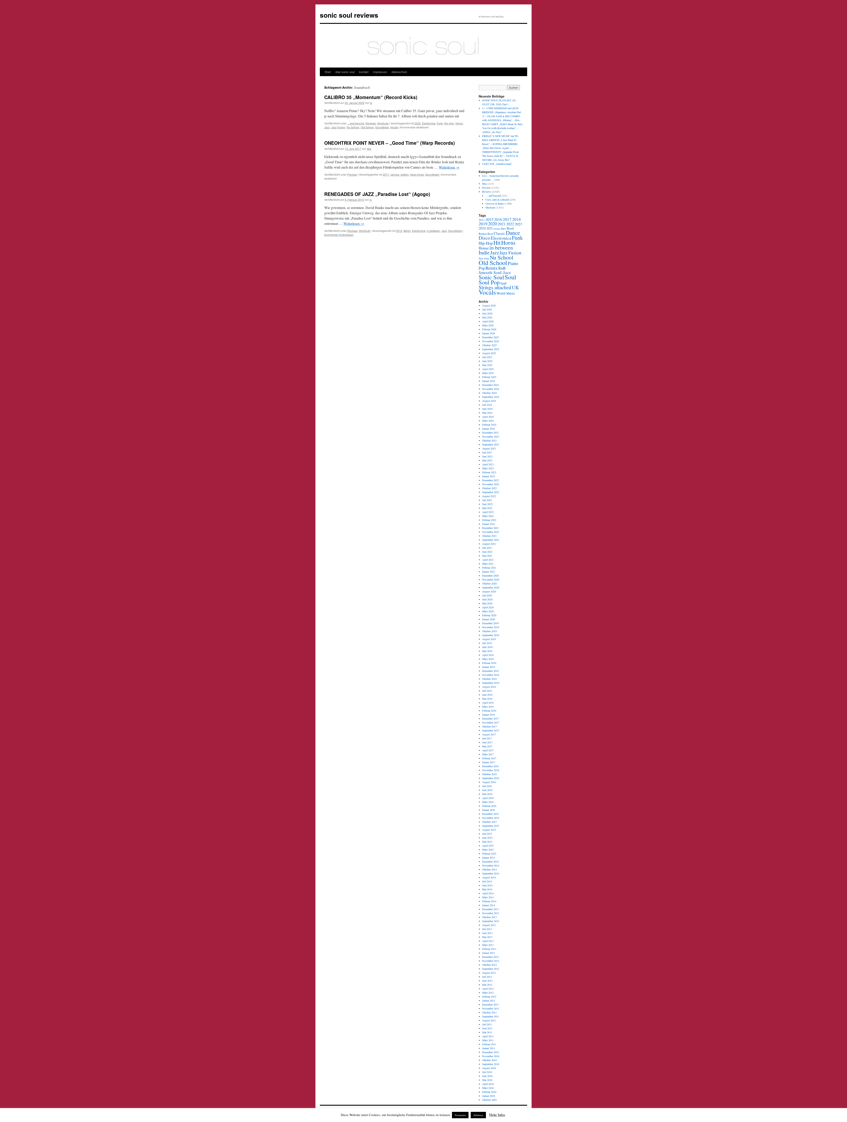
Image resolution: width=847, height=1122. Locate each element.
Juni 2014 (487, 885)
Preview (352, 174)
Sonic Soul (491, 277)
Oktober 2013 (489, 917)
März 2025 (488, 373)
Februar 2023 (489, 472)
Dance (513, 232)
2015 (399, 231)
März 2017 (488, 754)
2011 (482, 220)
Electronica (428, 123)
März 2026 (488, 325)
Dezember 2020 (490, 575)
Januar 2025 (488, 381)
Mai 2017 (487, 746)
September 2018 (490, 682)
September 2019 (490, 635)
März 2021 (488, 563)
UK (515, 287)
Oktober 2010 (489, 1060)
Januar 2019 (488, 667)
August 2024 (489, 400)
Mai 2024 (487, 412)
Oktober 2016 (489, 774)
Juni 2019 (487, 647)
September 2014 (490, 873)
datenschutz (399, 72)
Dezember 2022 (490, 480)
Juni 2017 (487, 742)
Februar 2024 (489, 424)
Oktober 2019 (489, 631)
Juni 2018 (487, 694)
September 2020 (490, 587)
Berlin (407, 231)
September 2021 (490, 539)
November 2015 (490, 817)
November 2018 (490, 675)
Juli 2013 (487, 929)
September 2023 (490, 444)
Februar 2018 (489, 710)
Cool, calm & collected (497, 199)
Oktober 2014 (489, 869)
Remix (491, 268)
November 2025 (490, 341)
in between (433, 231)
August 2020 (489, 591)
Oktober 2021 (489, 536)
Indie (484, 252)
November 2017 (490, 722)
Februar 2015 (489, 853)
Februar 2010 (489, 1092)
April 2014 (488, 893)
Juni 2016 (487, 790)
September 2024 (490, 396)
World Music (506, 293)
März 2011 (488, 1040)
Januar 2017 (488, 762)
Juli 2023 (487, 452)
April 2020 (488, 607)
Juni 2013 (487, 933)
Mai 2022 (487, 508)
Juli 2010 (487, 1072)
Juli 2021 (487, 547)
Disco (484, 238)
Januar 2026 (488, 333)
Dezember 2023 (490, 432)
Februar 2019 (489, 663)
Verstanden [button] (460, 1115)
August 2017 (489, 734)
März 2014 (488, 897)
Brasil (510, 228)
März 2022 (488, 516)
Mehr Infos (497, 1115)
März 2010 (488, 1088)
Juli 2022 (487, 500)
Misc (484, 183)
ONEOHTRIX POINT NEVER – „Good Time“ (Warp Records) (389, 142)
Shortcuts (382, 123)
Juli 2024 (487, 404)
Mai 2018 (487, 698)
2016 (498, 219)
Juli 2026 (487, 309)
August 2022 (489, 496)
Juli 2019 (487, 643)
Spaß (503, 283)
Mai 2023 (487, 460)
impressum (380, 72)
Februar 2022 (489, 520)
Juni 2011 (487, 1028)
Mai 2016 (487, 794)
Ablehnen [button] (478, 1115)
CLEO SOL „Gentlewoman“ (497, 163)
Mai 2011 (487, 1032)
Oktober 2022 (489, 488)
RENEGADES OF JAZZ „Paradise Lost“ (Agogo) (377, 194)
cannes (394, 174)
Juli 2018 (487, 690)
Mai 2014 (487, 889)
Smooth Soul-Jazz (495, 272)
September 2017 (490, 730)
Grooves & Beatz (494, 203)
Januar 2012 (488, 1000)
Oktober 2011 (489, 1012)
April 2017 (488, 750)
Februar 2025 (489, 377)
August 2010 (489, 1068)
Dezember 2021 (490, 528)
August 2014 (489, 877)
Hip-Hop (449, 123)
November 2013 (490, 913)
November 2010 (490, 1056)
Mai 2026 (487, 317)
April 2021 (488, 559)
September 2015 (490, 825)
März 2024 (488, 420)
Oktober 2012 (489, 964)
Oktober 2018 (489, 678)
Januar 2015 (488, 857)
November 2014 (490, 865)
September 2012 (490, 968)
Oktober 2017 (489, 726)
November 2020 (490, 579)
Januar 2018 (488, 714)
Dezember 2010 (490, 1052)
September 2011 (490, 1016)
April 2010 (488, 1084)
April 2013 (488, 941)
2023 (518, 224)
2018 (516, 219)
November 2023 (490, 436)
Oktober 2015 (489, 821)
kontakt (364, 72)
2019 (483, 224)
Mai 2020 (487, 603)
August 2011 (489, 1020)
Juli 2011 (487, 1024)
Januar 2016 (488, 810)
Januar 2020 (488, 619)
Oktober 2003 (489, 1099)
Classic (499, 233)
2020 (417, 123)
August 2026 (489, 305)
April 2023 (488, 464)
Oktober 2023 (489, 440)
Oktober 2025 (489, 345)
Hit (496, 242)
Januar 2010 (488, 1096)
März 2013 (488, 945)
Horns (459, 123)
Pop (482, 268)
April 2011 (488, 1036)
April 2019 (488, 655)
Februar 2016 (489, 806)
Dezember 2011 (490, 1004)
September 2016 (490, 778)
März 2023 (488, 468)
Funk (440, 123)
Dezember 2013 (490, 909)
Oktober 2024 (489, 393)
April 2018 (488, 702)
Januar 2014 (488, 905)
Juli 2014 (487, 881)
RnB (502, 268)
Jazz (327, 127)
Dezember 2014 (490, 861)
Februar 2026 (489, 329)
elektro (405, 174)
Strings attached (495, 287)
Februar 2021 (489, 567)
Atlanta (496, 228)
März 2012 (488, 992)
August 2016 (489, 782)
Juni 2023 (487, 456)
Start (328, 72)
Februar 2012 (489, 996)
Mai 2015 (487, 841)
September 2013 (490, 921)
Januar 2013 (488, 953)
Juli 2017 (487, 738)
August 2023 (489, 448)
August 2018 (489, 686)
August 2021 (489, 543)
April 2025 (488, 369)
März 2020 (488, 611)
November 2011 (490, 1008)
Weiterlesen (449, 167)
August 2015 (489, 829)
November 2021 (490, 532)
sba (369, 148)
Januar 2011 (488, 1048)
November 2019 (490, 627)
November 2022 (490, 484)
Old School (367, 127)
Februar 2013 (489, 949)
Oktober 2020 (489, 583)
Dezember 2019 (490, 623)
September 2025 (490, 349)
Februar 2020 (489, 615)
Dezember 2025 (490, 337)
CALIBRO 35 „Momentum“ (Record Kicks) (370, 97)
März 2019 (488, 659)
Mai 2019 (487, 651)
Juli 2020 (487, 595)
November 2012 (490, 960)
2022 (510, 223)
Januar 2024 (488, 428)
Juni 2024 (487, 408)
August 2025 (489, 353)
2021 (502, 223)
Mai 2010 (487, 1080)
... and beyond (355, 123)
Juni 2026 (487, 313)
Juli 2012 (487, 976)
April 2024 (488, 416)
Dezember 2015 (490, 814)
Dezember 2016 (490, 766)
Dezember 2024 (490, 385)
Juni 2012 (487, 980)
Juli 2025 (487, 357)
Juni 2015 (487, 837)
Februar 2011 (489, 1044)
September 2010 (490, 1064)
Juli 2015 (487, 833)
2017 (386, 174)
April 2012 (488, 988)
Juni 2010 (487, 1076)
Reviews (370, 123)
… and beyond (493, 195)
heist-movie (417, 174)
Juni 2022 (487, 504)
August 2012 (489, 972)
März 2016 (488, 802)
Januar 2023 (488, 476)
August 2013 (489, 925)
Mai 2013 (487, 937)
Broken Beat (486, 234)
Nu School (353, 127)
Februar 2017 (489, 758)
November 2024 (490, 389)
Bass (503, 228)
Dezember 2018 (490, 671)
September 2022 (490, 492)
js (371, 103)
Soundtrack (382, 127)
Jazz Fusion (338, 127)
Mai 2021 (487, 555)
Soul (510, 277)
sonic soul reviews (349, 15)
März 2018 (488, 706)
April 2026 (488, 321)
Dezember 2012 (490, 956)
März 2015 (488, 849)
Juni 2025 (487, 361)
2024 (482, 228)
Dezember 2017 (490, 718)
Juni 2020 (487, 599)
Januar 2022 (488, 524)
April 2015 (488, 845)
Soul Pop (489, 282)
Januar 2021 (488, 571)
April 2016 (488, 798)
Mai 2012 (487, 984)
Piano (513, 263)
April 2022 (488, 512)
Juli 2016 (487, 786)
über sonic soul (345, 72)
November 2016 (490, 770)
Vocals (394, 127)
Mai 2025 (487, 365)
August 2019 (489, 639)
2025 (489, 228)
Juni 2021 (487, 551)
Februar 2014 (489, 901)
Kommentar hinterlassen (339, 235)
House (484, 248)
